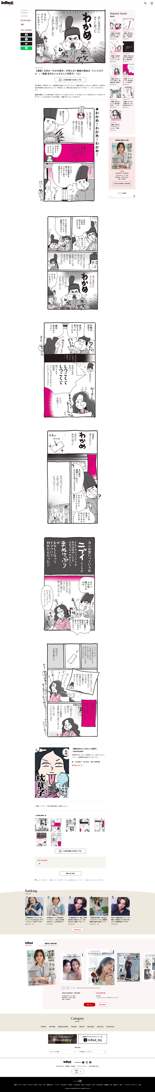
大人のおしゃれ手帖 (32, 1084)
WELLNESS (90, 1027)
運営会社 (73, 1066)
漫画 (39, 863)
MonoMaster (100, 1084)
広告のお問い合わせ (94, 1066)
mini (44, 1084)
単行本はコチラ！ (77, 765)
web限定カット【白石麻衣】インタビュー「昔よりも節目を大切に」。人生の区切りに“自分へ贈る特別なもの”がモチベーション (55, 920)
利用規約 (67, 1066)
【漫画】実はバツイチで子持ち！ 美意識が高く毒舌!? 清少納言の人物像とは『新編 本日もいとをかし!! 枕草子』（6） (115, 80)
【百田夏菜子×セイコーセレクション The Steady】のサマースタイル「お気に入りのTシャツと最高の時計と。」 (34, 920)
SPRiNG (70, 1084)
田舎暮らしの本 (108, 1084)
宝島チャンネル (18, 1084)
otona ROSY (63, 1084)
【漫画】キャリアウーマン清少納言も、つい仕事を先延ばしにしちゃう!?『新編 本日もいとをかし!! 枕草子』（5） (128, 80)
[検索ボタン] (134, 196)
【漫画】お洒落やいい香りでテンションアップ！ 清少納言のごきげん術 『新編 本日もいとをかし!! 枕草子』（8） (115, 57)
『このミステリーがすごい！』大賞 (132, 1084)
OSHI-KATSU (24, 16)
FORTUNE (52, 1027)
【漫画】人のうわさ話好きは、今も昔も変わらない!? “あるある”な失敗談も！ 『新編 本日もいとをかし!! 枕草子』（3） (128, 103)
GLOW (82, 1084)
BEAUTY (81, 1027)
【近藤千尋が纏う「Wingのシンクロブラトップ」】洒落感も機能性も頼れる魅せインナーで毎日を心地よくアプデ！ (99, 920)
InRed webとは (60, 1066)
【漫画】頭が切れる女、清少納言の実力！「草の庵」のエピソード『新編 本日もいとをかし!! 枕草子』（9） (128, 35)
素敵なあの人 (50, 1084)
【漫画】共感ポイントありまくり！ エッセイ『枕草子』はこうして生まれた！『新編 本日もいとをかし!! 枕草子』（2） (115, 126)
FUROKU (43, 1027)
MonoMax (88, 1084)
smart (93, 1084)
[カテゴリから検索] (62, 1052)
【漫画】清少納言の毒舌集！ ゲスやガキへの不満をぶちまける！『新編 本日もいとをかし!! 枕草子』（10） (115, 35)
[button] (63, 988)
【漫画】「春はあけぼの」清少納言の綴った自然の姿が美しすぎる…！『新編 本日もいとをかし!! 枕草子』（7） (128, 57)
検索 (145, 3)
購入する (89, 1004)
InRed (24, 1084)
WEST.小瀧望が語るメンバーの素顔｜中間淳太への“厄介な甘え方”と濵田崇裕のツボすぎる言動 (120, 920)
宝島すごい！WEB (117, 1084)
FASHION (74, 1027)
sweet (40, 1084)
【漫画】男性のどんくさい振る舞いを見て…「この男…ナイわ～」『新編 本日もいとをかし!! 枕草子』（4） (115, 103)
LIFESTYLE (100, 1027)
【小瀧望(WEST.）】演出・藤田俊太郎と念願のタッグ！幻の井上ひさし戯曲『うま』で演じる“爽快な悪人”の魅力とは (77, 920)
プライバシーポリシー (82, 1066)
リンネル (57, 1084)
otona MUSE (76, 1084)
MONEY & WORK (63, 1027)
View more (77, 929)
